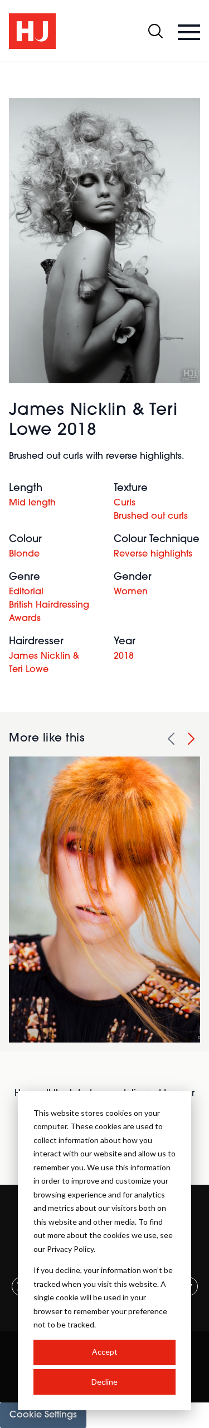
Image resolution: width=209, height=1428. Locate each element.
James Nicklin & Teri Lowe (44, 663)
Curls (124, 503)
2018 (124, 656)
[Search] (155, 31)
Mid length (32, 503)
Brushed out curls (151, 516)
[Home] (32, 31)
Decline (104, 1381)
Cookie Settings (43, 1415)
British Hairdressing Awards (49, 612)
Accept (105, 1351)
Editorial (26, 592)
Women (131, 592)
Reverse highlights (153, 554)
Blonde (24, 554)
